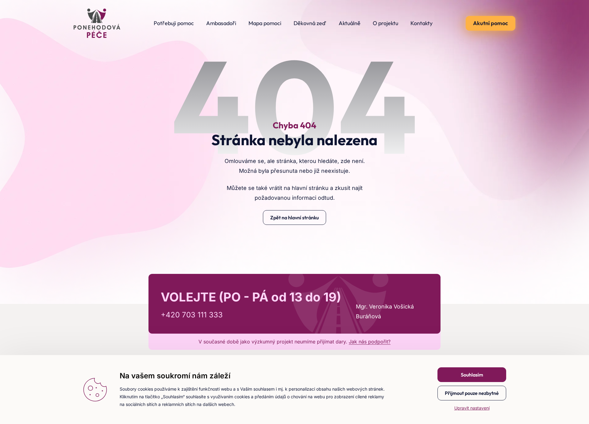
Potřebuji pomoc (174, 23)
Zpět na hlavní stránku (294, 217)
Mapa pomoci (264, 23)
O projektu (385, 23)
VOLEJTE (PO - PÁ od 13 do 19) (251, 297)
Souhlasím (472, 375)
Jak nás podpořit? (370, 342)
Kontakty (421, 23)
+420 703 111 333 (192, 314)
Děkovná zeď (310, 23)
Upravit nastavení (472, 408)
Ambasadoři (221, 23)
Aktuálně (349, 23)
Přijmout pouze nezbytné (472, 393)
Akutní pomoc (490, 23)
